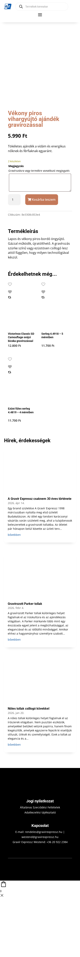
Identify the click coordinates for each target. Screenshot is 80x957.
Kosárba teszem (44, 199)
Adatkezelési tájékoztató (40, 812)
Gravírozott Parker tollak (25, 604)
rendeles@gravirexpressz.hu (43, 832)
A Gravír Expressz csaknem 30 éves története (39, 499)
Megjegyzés (16, 166)
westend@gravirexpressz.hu (40, 837)
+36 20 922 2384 (57, 842)
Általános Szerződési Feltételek (40, 807)
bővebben (14, 535)
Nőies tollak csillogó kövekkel (28, 708)
